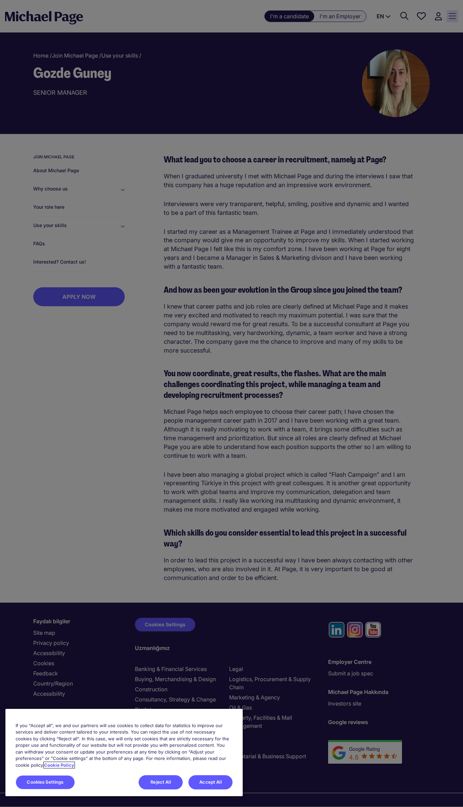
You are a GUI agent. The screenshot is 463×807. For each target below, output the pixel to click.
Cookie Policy (59, 765)
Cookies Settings (45, 782)
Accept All (210, 782)
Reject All (160, 782)
